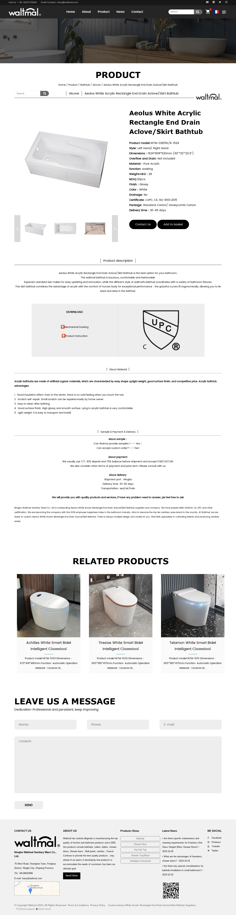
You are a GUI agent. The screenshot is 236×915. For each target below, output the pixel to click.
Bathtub (85, 85)
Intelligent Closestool (140, 861)
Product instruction (76, 336)
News (120, 11)
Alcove (97, 85)
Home (70, 11)
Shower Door (140, 844)
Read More (72, 876)
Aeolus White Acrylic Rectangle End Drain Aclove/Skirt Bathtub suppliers (107, 508)
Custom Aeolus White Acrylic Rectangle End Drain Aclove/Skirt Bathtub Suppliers (152, 905)
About (86, 11)
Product (104, 11)
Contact (137, 11)
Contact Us (143, 224)
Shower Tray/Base (140, 855)
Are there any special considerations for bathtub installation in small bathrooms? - (182, 870)
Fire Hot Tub (140, 849)
